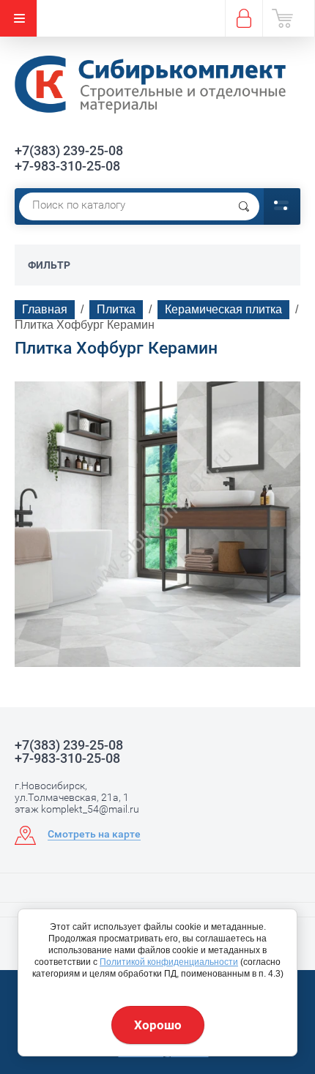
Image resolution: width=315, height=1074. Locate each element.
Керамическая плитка (223, 309)
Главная (44, 309)
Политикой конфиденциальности (169, 962)
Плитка (116, 309)
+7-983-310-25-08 (67, 166)
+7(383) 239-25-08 (69, 150)
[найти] (244, 206)
